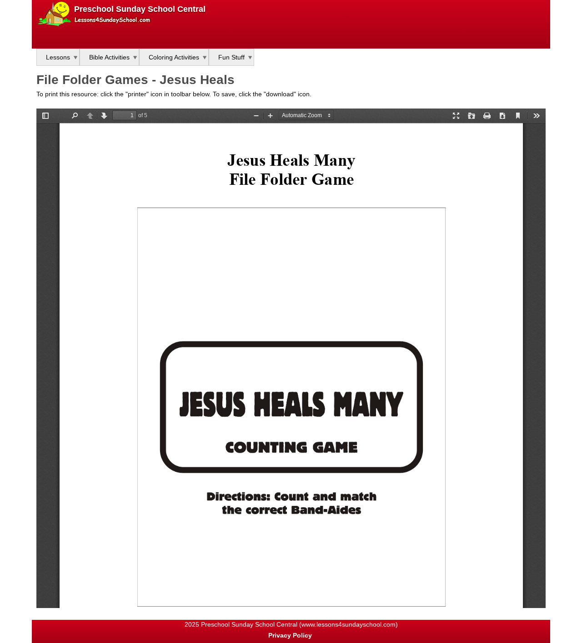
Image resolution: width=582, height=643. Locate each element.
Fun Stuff (231, 57)
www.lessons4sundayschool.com (348, 624)
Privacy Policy (290, 635)
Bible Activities (109, 57)
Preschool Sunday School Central (140, 9)
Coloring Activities (174, 57)
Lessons (58, 57)
